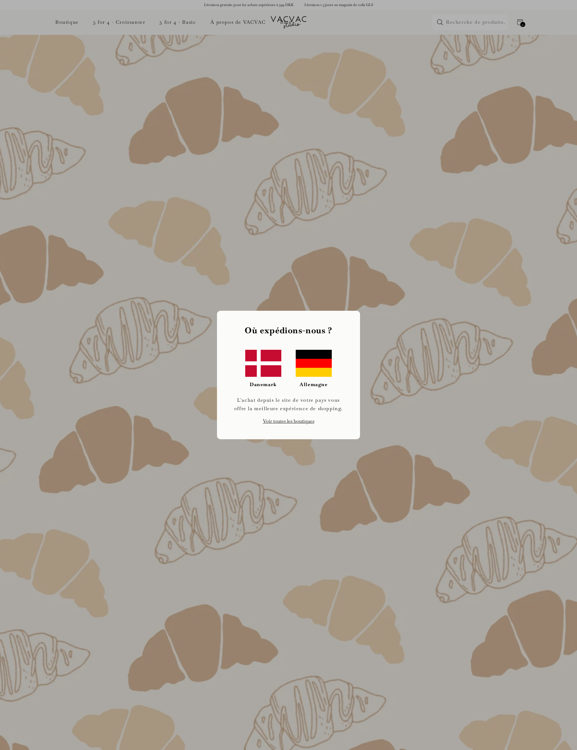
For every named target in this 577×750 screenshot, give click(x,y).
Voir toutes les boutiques (288, 421)
